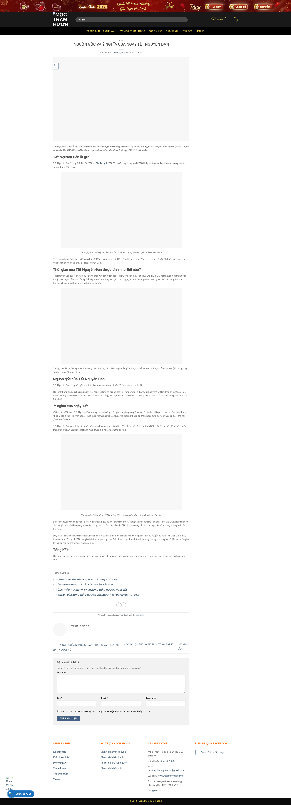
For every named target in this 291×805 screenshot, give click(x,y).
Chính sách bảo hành (112, 757)
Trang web (151, 698)
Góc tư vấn (156, 31)
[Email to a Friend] (123, 604)
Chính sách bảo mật (111, 768)
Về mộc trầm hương (132, 31)
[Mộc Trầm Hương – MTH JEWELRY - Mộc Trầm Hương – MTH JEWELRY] (62, 19)
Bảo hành (172, 31)
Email (104, 698)
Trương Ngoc (135, 53)
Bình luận (62, 672)
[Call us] (232, 31)
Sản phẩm (109, 31)
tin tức (121, 40)
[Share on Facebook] (118, 604)
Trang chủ (93, 31)
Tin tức (187, 31)
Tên (59, 698)
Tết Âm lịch (101, 163)
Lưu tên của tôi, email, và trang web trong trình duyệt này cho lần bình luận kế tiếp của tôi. (105, 711)
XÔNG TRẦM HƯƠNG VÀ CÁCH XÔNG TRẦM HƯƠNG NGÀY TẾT (91, 589)
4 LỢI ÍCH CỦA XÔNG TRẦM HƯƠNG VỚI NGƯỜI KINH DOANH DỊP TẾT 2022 (97, 595)
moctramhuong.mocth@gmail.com (166, 770)
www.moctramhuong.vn (170, 776)
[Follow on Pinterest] (236, 31)
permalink (140, 615)
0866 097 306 (167, 761)
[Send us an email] (228, 31)
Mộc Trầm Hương (212, 752)
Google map (154, 790)
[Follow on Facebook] (220, 31)
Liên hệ (200, 31)
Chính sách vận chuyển (113, 752)
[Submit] (184, 19)
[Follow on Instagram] (224, 31)
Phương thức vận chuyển (114, 762)
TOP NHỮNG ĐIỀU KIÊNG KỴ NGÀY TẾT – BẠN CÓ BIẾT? (87, 579)
